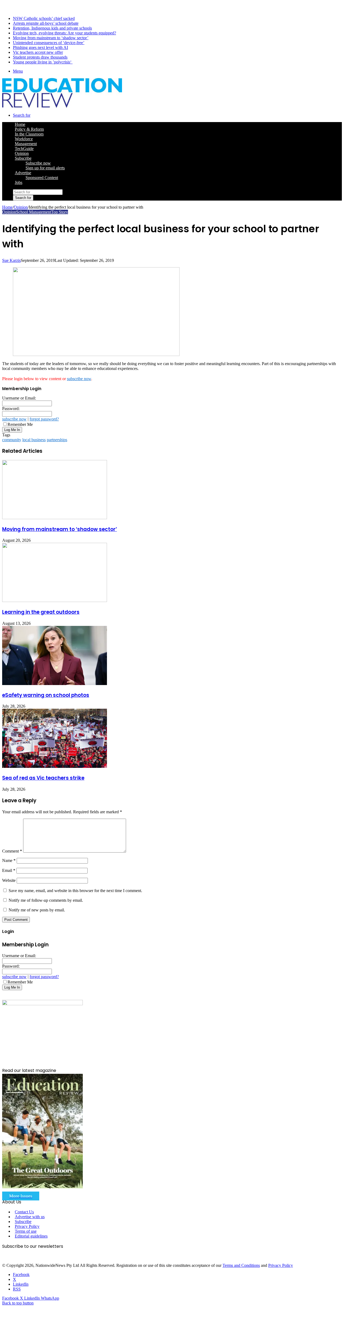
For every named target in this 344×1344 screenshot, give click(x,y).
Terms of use (26, 1231)
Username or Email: (19, 398)
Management (26, 143)
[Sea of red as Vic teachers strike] (54, 766)
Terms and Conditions (241, 1265)
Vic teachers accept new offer (38, 52)
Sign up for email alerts (45, 168)
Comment (12, 851)
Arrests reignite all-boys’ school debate (45, 23)
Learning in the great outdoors (41, 612)
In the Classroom (29, 134)
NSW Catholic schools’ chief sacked (44, 18)
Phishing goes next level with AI (40, 47)
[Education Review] (62, 106)
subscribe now (79, 378)
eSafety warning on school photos (45, 695)
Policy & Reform (29, 129)
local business (34, 439)
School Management (33, 212)
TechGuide (24, 148)
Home (7, 207)
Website (9, 880)
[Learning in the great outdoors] (54, 600)
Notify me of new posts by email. (37, 910)
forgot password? (44, 419)
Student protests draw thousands (40, 57)
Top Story (59, 212)
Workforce (24, 139)
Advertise (23, 172)
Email (8, 870)
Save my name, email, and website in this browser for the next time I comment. (75, 890)
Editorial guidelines (31, 1236)
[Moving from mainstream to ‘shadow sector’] (54, 517)
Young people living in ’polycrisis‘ (43, 62)
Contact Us (24, 1212)
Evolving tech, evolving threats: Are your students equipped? (64, 33)
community (11, 439)
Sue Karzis (11, 260)
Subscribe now (38, 163)
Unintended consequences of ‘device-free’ (48, 42)
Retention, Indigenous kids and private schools (52, 28)
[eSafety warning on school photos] (54, 683)
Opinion (22, 153)
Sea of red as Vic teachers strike (43, 778)
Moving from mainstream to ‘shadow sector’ (50, 37)
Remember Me (20, 424)
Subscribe (23, 158)
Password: (11, 408)
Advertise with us (30, 1216)
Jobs (18, 182)
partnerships (57, 439)
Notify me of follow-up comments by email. (46, 900)
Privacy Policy (27, 1226)
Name (9, 860)
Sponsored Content (42, 177)
